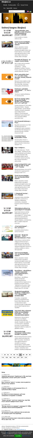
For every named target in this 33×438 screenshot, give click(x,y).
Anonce (15, 8)
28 (5, 354)
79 (11, 354)
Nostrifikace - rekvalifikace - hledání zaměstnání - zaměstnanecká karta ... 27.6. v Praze (23, 273)
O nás (18, 5)
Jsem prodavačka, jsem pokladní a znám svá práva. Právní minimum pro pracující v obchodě (23, 33)
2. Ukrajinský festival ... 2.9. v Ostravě (22, 194)
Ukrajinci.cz (6, 2)
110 (3, 357)
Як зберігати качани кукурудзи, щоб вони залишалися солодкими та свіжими (13, 394)
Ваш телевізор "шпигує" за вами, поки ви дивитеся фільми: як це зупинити (16, 382)
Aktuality (5, 5)
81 (17, 354)
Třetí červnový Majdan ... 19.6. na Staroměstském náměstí (22, 254)
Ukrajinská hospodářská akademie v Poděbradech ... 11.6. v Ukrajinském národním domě (23, 294)
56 (8, 354)
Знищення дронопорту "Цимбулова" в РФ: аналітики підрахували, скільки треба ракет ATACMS (16, 376)
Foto (4, 8)
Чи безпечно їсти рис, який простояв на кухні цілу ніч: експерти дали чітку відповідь (16, 412)
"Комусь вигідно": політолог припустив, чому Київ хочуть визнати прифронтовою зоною (16, 400)
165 (10, 357)
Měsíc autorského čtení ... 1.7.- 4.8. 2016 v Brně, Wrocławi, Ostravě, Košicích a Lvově (23, 77)
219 (18, 357)
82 (20, 354)
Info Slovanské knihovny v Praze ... (22, 121)
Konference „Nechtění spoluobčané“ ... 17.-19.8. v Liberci (23, 90)
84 (26, 354)
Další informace (26, 435)
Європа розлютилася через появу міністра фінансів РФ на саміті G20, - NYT (16, 418)
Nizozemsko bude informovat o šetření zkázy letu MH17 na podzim (23, 333)
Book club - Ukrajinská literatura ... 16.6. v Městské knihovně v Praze (22, 236)
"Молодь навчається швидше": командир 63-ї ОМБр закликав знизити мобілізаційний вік (16, 406)
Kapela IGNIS (9, 8)
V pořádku (18, 435)
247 (22, 357)
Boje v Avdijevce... (20, 147)
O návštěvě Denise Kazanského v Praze (21, 136)
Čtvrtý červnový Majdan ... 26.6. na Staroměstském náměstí (22, 177)
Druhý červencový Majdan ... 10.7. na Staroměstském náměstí (23, 43)
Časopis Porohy (24, 5)
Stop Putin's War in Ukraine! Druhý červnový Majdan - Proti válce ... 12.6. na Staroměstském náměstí (23, 313)
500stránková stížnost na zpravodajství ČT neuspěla (22, 209)
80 (14, 354)
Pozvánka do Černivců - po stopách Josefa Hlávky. (22, 60)
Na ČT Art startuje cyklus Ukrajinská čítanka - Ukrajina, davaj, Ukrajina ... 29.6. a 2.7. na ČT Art (23, 101)
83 (23, 354)
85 (30, 354)
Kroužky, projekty (12, 5)
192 (14, 357)
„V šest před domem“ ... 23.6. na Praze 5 (21, 227)
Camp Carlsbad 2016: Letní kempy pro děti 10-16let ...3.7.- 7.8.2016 (23, 165)
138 (6, 357)
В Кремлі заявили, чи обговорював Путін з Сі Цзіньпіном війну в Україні (14, 388)
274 (26, 357)
